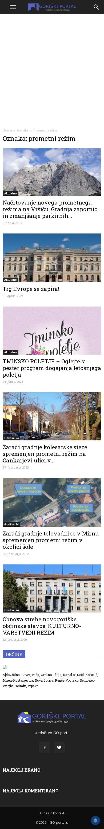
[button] (96, 7)
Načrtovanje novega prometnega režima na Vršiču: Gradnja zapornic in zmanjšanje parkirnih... (50, 209)
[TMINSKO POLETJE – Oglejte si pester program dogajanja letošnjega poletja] (52, 331)
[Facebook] (44, 747)
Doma (7, 130)
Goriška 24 (11, 438)
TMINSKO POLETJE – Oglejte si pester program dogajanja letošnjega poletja (52, 368)
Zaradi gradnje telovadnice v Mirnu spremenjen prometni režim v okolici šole (51, 540)
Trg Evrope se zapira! (31, 288)
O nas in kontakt (52, 813)
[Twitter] (59, 747)
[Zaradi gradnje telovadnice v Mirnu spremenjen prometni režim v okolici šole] (52, 502)
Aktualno (10, 193)
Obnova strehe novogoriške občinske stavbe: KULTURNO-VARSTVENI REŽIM (42, 625)
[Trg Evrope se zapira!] (52, 257)
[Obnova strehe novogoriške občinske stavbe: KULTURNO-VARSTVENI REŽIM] (52, 588)
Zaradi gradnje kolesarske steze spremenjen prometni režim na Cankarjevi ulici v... (45, 453)
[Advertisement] (52, 70)
